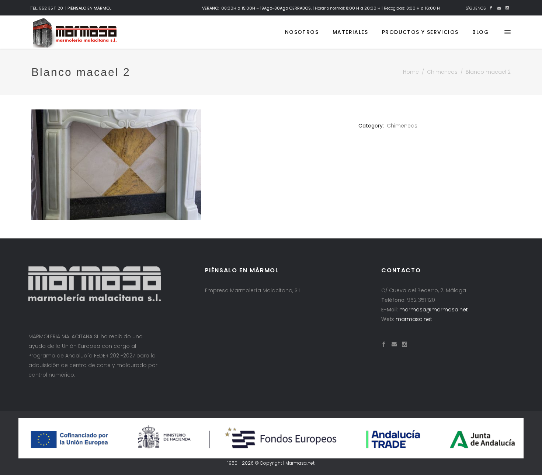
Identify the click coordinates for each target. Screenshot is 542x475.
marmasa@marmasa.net (433, 309)
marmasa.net (414, 319)
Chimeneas (442, 72)
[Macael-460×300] (189, 164)
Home (411, 72)
